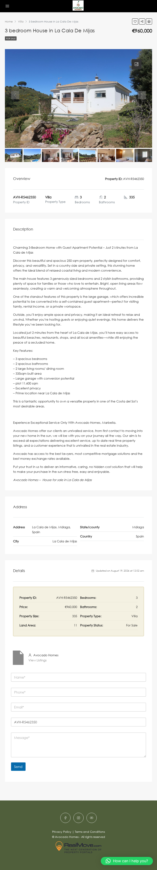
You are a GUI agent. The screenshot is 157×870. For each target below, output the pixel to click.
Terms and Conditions (90, 831)
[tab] (136, 64)
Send (18, 766)
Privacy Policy (61, 831)
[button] (127, 861)
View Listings (37, 660)
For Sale (10, 38)
